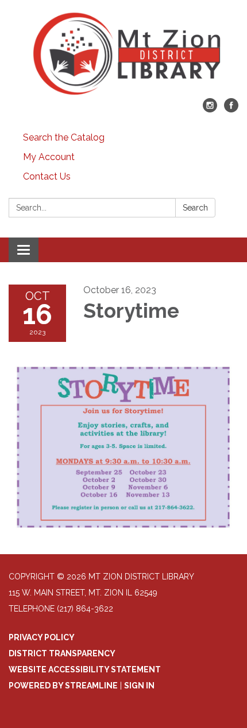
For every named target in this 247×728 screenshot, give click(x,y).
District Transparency (62, 653)
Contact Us (47, 176)
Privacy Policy (42, 637)
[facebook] (231, 109)
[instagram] (210, 109)
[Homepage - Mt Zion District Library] (123, 54)
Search (195, 207)
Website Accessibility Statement (85, 669)
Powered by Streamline (63, 685)
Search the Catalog (64, 137)
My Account (49, 156)
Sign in (139, 685)
